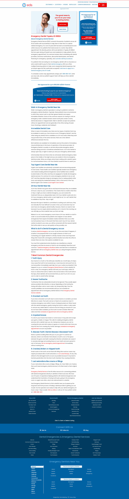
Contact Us (32, 407)
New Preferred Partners (75, 415)
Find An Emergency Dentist (71, 466)
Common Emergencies (53, 409)
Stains (32, 455)
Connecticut (34, 478)
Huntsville (89, 471)
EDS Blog (54, 400)
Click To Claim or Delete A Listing (64, 420)
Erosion (32, 444)
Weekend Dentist (75, 405)
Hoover (71, 484)
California (33, 474)
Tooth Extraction (75, 455)
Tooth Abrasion (53, 455)
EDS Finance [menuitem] (49, 4)
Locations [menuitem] (58, 4)
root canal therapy (63, 354)
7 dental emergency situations (46, 247)
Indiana (33, 493)
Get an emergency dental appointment (53, 343)
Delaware (33, 482)
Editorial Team (32, 411)
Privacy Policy (72, 497)
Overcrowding (32, 450)
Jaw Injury (75, 446)
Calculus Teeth (75, 440)
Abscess (32, 440)
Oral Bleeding (97, 448)
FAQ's (53, 402)
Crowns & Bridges (54, 442)
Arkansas (33, 472)
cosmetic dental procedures (63, 58)
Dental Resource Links (54, 405)
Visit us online (52, 390)
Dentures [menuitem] (94, 4)
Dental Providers (75, 400)
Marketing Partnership (97, 402)
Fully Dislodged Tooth (97, 444)
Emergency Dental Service (55, 267)
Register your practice (97, 400)
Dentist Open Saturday (83, 1)
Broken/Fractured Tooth (53, 440)
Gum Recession (53, 446)
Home (61, 8)
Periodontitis (75, 450)
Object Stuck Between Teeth (75, 448)
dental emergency (56, 64)
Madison (53, 473)
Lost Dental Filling (32, 448)
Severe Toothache (75, 453)
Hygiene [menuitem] (65, 4)
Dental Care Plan (32, 402)
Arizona (33, 470)
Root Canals (32, 453)
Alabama (33, 467)
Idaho (32, 489)
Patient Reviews (32, 413)
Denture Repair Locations (71, 479)
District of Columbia (36, 480)
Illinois (33, 491)
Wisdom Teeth (96, 455)
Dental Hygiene (53, 407)
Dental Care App (75, 409)
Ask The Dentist (32, 400)
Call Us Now (62, 24)
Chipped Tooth (96, 440)
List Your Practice (103, 1)
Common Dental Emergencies (32, 442)
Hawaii (33, 487)
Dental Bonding (75, 442)
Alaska (33, 468)
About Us (32, 409)
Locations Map (75, 413)
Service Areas (75, 402)
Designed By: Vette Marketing (60, 497)
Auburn (53, 469)
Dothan (53, 471)
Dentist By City (75, 411)
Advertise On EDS (97, 405)
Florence (71, 471)
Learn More (62, 29)
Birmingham (71, 469)
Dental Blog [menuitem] (72, 4)
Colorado (33, 476)
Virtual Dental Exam (93, 1)
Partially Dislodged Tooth (54, 450)
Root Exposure (53, 453)
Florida (33, 483)
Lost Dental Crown (97, 446)
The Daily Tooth (32, 405)
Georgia (33, 485)
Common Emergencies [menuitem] (84, 4)
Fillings (53, 444)
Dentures (54, 411)
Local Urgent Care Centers (56, 182)
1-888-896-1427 (66, 74)
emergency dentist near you (52, 250)
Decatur (89, 469)
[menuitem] (102, 5)
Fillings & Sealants (75, 444)
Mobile (71, 473)
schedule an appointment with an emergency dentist (57, 312)
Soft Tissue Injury (97, 453)
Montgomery (89, 473)
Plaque (96, 450)
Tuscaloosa (53, 475)
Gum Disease (32, 446)
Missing (53, 448)
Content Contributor (97, 407)
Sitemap (75, 407)
